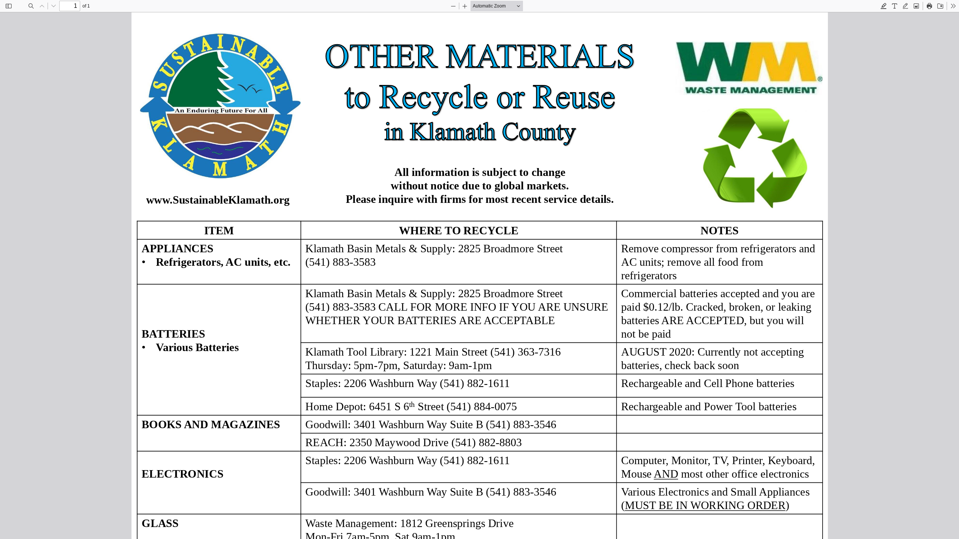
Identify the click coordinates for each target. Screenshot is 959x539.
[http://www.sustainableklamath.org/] (218, 200)
